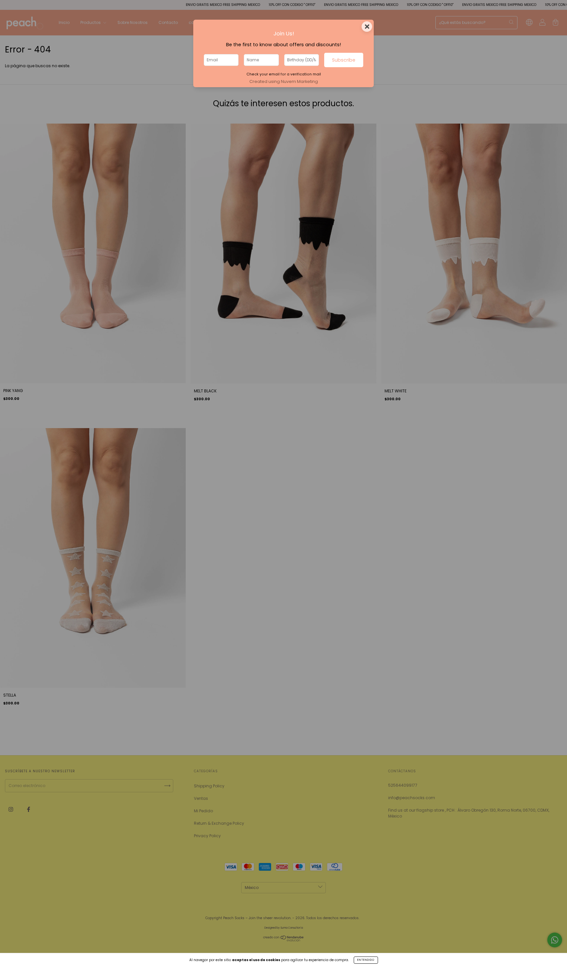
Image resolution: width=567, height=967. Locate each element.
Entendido (365, 960)
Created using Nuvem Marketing (283, 81)
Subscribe (343, 60)
